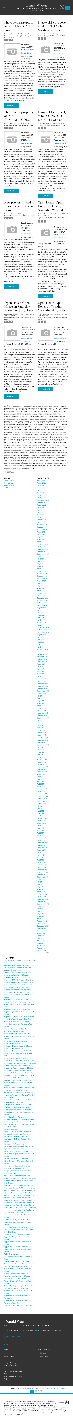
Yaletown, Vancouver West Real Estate (26, 468)
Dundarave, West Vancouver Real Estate (57, 424)
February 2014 (42, 818)
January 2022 (41, 595)
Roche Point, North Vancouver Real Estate (53, 450)
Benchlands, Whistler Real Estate (16, 975)
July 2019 (40, 667)
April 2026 (40, 493)
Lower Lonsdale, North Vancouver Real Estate (34, 439)
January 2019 (41, 681)
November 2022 (43, 573)
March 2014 (41, 816)
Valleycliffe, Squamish (10, 460)
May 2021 (40, 615)
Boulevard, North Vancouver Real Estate (58, 408)
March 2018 (41, 706)
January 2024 (42, 547)
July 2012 (40, 853)
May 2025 (40, 512)
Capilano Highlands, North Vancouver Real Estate (27, 414)
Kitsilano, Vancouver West (23, 437)
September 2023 (43, 554)
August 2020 (41, 635)
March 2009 (41, 945)
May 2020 (40, 642)
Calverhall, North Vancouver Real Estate (18, 999)
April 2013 (40, 833)
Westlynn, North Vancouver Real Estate (55, 36)
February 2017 (42, 733)
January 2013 (41, 840)
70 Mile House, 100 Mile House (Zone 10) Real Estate (24, 405)
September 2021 (43, 605)
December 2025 (43, 500)
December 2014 (42, 794)
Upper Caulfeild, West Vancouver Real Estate (44, 457)
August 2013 (41, 823)
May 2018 (40, 701)
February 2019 (42, 679)
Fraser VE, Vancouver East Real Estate (41, 427)
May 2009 (40, 941)
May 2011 (40, 887)
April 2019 (40, 674)
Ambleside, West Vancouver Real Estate (18, 968)
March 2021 (41, 620)
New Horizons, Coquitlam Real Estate (14, 444)
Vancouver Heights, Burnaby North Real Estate (29, 460)
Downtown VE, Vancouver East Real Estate (53, 422)
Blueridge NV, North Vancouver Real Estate (36, 408)
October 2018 (42, 689)
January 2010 (41, 923)
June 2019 (40, 669)
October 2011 (42, 875)
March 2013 (41, 835)
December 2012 (42, 843)
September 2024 (43, 529)
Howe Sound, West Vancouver (57, 434)
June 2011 (40, 884)
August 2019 (41, 664)
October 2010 (42, 901)
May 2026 (40, 490)
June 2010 (40, 911)
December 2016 (42, 737)
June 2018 (40, 698)
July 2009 (40, 936)
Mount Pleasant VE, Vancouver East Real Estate (54, 442)
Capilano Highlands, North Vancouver (17, 1009)
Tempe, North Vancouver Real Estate (22, 457)
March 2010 (41, 919)
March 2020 (41, 647)
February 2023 (42, 571)
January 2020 (42, 652)
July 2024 (40, 534)
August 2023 (41, 556)
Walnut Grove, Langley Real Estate (50, 460)
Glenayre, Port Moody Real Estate (45, 429)
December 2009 (43, 926)
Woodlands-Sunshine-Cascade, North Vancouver (30, 466)
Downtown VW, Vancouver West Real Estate (15, 424)
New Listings (8, 483)
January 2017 (41, 735)
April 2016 (40, 755)
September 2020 (43, 632)
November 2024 (43, 525)
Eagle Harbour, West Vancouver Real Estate (15, 426)
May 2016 (40, 752)
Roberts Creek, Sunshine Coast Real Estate (30, 450)
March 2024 (41, 542)
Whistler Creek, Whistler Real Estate (26, 463)
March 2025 (41, 517)
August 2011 (41, 879)
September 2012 (43, 848)
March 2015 (41, 786)
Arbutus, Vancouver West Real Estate (42, 406)
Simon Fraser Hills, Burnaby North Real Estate (34, 453)
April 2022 (40, 588)
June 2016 (40, 750)
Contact (68, 8)
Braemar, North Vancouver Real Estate (55, 409)
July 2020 (40, 637)
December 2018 (42, 684)
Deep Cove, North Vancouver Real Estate (41, 419)
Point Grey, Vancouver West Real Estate (24, 447)
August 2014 (41, 804)
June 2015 (40, 779)
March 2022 (41, 591)
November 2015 (42, 767)
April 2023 (40, 566)
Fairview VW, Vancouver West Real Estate (19, 1075)
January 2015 (41, 791)
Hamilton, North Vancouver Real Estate (33, 432)
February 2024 (42, 544)
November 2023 (42, 549)
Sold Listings (8, 488)
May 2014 (40, 811)
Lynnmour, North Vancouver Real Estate (49, 440)
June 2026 (40, 488)
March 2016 (41, 757)
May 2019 (40, 671)
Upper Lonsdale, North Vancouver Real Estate (52, 318)
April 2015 (40, 784)
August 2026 (41, 483)
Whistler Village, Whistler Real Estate (45, 463)
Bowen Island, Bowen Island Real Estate (22, 215)
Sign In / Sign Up (62, 7)
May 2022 (40, 586)
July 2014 (40, 806)
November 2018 (42, 686)
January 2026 (41, 498)
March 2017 (41, 730)
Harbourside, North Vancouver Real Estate (55, 432)
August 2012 (41, 850)
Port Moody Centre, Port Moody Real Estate (46, 447)
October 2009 (42, 928)
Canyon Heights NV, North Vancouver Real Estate (43, 413)
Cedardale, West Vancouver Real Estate (14, 416)
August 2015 (41, 774)
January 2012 (41, 867)
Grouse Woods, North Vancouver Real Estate (20, 1100)
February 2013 (42, 838)
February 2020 (42, 649)
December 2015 (42, 764)
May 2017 (40, 725)
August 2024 (41, 532)
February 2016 (42, 759)
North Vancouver (63, 444)
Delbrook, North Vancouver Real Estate (14, 421)
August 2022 (41, 581)
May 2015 (40, 782)
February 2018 (42, 708)
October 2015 (42, 769)
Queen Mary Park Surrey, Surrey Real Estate (19, 1190)
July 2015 (40, 777)
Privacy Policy (38, 1388)
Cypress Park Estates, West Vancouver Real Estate (17, 419)
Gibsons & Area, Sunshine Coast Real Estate (24, 429)
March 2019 (41, 676)
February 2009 (42, 948)
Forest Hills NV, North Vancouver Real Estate (19, 427)
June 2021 (40, 613)
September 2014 (43, 801)
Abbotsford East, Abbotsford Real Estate (49, 405)
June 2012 (40, 855)
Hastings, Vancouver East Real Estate (14, 434)
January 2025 (41, 522)
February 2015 (42, 789)
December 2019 (42, 654)
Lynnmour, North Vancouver (30, 440)
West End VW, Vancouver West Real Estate (19, 1264)
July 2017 (40, 720)
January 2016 (41, 762)
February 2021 (42, 622)
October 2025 (42, 503)
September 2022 (43, 578)
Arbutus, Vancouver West (26, 406)
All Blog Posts (9, 481)
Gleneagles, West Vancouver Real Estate (18, 1092)
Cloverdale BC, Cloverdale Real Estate (21, 125)
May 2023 (40, 564)
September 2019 (43, 662)
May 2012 (40, 857)
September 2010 (43, 904)
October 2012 (42, 845)
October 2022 (42, 576)
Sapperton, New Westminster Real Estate (15, 452)
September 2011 (43, 877)
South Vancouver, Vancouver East (56, 453)
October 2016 (42, 742)
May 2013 (40, 830)
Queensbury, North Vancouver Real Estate (49, 449)
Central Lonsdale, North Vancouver (35, 416)
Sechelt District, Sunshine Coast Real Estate (37, 452)
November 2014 (42, 796)
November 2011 (42, 872)
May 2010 (40, 914)
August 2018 (41, 693)
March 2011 (41, 892)
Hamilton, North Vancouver (15, 432)
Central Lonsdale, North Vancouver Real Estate (52, 218)
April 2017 (40, 728)
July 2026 (40, 485)
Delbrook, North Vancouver (60, 419)
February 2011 (42, 894)
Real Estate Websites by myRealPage (54, 1388)
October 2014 (42, 799)
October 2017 (42, 715)
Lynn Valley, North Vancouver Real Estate (18, 1146)
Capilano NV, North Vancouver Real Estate (51, 414)
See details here (26, 53)
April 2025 (40, 515)
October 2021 (42, 603)
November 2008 (43, 953)
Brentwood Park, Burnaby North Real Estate (15, 411)
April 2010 (40, 916)
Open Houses (9, 485)
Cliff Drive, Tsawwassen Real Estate (54, 125)
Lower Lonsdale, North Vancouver (13, 439)
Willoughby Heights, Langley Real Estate (27, 465)
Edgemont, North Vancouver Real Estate (38, 426)
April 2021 (40, 618)
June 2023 (40, 561)
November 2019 (42, 657)
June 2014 (40, 808)
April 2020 (40, 644)
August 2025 (41, 505)
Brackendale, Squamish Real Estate (35, 409)
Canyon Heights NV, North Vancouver (20, 413)
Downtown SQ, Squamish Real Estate (32, 422)
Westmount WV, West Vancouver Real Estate (51, 462)
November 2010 (42, 899)
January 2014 (41, 821)
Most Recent (41, 481)
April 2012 (40, 860)
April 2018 (40, 703)
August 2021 (41, 608)
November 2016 (42, 740)
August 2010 (41, 906)
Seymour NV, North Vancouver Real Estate (19, 1210)
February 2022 (42, 593)
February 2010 (42, 921)
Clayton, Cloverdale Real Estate (16, 418)
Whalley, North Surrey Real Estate (16, 1274)
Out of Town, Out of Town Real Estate (13, 445)
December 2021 (42, 598)
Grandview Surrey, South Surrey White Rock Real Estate (18, 36)
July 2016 (40, 747)
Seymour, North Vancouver (15, 453)
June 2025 (40, 510)
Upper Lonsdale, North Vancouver (29, 458)
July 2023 (40, 559)
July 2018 (40, 696)
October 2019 (42, 659)
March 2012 (41, 862)
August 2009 (41, 933)
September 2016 (43, 745)
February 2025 (42, 520)
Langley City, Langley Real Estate (59, 437)
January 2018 (41, 711)
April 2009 (40, 943)
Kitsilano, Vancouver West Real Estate (40, 437)
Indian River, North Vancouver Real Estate (37, 436)
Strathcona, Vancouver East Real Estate (35, 455)
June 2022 (40, 583)
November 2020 (43, 627)
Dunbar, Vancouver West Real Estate (36, 424)
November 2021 (42, 600)
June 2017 (40, 723)
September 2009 (43, 931)
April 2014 (40, 813)
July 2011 (40, 882)
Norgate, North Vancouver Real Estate (49, 444)
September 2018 (43, 691)
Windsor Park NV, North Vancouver (47, 465)
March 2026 (41, 495)
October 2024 (42, 527)
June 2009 (40, 938)
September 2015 (43, 772)
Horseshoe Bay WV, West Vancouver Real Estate (36, 434)
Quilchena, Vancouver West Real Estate (18, 1198)
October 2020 (42, 630)
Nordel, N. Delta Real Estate (31, 444)
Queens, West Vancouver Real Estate (27, 449)
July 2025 (40, 507)
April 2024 (40, 539)
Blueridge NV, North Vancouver (16, 408)
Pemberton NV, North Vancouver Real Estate (35, 445)
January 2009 (41, 950)
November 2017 (42, 713)
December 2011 (42, 870)
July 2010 (40, 909)
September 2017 (43, 718)
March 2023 (41, 569)
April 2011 (40, 889)
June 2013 (40, 828)
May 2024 (40, 537)
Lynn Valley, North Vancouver (54, 439)
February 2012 (42, 865)
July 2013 (40, 826)
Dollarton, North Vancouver (32, 421)
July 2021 (40, 610)
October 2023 (42, 551)
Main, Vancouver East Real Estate (32, 442)
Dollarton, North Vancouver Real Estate (50, 421)
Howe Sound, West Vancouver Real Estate (15, 436)
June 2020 (40, 640)
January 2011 (41, 897)
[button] (61, 7)
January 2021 (41, 625)
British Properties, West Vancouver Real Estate (39, 411)
